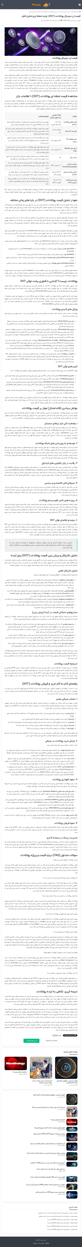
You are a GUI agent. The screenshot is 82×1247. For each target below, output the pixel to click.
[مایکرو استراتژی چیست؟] (16, 1063)
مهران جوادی (73, 1216)
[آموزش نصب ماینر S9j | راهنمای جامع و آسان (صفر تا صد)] (71, 1179)
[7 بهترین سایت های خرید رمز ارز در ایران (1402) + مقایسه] (71, 1164)
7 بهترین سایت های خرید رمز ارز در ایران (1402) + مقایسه (47, 1163)
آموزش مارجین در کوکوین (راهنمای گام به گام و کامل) (67, 1082)
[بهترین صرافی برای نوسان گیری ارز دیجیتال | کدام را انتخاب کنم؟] (71, 1156)
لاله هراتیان (74, 1229)
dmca (47, 1243)
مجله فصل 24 (75, 12)
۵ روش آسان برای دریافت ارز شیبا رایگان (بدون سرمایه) (42, 1082)
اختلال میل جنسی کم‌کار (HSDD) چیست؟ (58, 1219)
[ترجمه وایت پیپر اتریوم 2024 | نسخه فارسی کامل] (71, 1194)
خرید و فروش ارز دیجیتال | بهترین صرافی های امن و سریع (48, 1144)
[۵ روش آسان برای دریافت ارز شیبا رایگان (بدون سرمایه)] (41, 1068)
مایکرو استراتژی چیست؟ (19, 1072)
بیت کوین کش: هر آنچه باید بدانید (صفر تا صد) (51, 1169)
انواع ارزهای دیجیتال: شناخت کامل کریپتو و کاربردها (49, 1128)
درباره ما (35, 1243)
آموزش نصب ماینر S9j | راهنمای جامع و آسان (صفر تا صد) (48, 1177)
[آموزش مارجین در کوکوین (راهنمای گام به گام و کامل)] (66, 1068)
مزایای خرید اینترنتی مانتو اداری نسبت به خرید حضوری (53, 1213)
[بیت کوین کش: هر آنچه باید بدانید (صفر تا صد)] (71, 1171)
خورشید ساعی (73, 1213)
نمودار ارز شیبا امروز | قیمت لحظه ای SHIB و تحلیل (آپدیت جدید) (45, 1185)
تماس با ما (41, 1243)
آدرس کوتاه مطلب (31, 1041)
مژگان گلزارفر (74, 1223)
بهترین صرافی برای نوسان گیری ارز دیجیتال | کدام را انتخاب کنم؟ (46, 1153)
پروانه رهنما (74, 1219)
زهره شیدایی (73, 1226)
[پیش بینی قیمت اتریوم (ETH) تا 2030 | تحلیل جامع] (71, 1137)
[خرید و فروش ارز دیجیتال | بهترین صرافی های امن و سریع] (71, 1147)
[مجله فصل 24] (41, 4)
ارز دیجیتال (67, 12)
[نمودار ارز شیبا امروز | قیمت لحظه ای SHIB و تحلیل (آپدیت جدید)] (71, 1187)
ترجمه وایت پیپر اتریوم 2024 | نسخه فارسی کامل (50, 1192)
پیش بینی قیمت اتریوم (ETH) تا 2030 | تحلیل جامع (49, 1134)
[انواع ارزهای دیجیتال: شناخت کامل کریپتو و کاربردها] (71, 1129)
